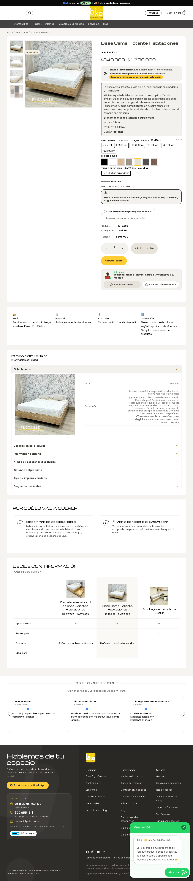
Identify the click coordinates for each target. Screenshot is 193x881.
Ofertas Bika (20, 24)
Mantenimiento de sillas (133, 789)
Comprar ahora (114, 260)
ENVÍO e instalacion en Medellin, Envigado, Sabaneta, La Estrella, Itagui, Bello (141, 199)
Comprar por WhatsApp (162, 284)
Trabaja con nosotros (167, 820)
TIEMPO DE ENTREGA (111, 168)
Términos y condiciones (98, 857)
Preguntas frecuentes (167, 807)
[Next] (87, 74)
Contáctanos (162, 814)
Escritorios (91, 789)
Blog (106, 24)
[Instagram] (92, 851)
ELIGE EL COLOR (109, 156)
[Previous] (30, 74)
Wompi (86, 3)
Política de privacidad (124, 857)
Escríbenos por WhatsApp (29, 785)
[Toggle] (177, 369)
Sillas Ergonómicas (96, 776)
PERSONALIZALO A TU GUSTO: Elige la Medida (125, 140)
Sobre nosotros (129, 803)
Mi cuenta (160, 776)
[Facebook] (87, 851)
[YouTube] (98, 851)
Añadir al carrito (144, 248)
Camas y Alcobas (95, 796)
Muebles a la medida (71, 24)
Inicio (10, 32)
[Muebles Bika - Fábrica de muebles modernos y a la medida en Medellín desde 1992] (96, 13)
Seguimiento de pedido (168, 782)
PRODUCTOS (22, 32)
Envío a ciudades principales (130, 211)
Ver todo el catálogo (97, 810)
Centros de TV (93, 782)
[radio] (107, 145)
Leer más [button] (180, 727)
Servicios (93, 24)
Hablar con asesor (124, 284)
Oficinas (49, 24)
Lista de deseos (163, 789)
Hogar (36, 24)
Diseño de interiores (131, 782)
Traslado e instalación (133, 796)
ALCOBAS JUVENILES (40, 32)
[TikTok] (103, 851)
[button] (153, 13)
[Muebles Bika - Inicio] (90, 757)
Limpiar (179, 140)
